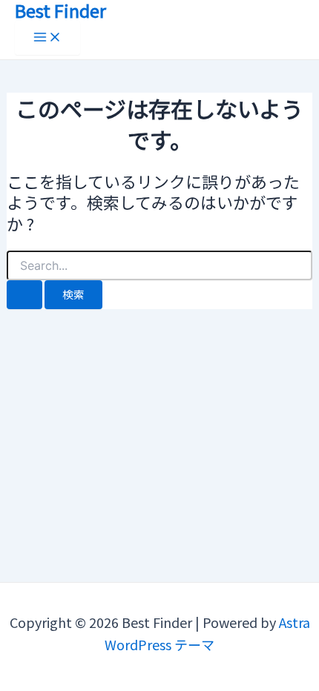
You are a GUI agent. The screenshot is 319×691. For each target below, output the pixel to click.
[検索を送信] (24, 294)
